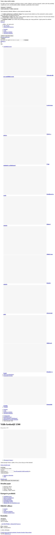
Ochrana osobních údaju (8, 512)
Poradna (19, 532)
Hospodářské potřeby (8, 501)
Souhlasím (9, 7)
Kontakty (5, 29)
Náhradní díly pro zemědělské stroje (11, 503)
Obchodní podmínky (8, 33)
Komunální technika (8, 375)
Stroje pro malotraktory (8, 374)
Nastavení (3, 7)
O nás (4, 30)
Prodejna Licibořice (7, 32)
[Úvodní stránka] (5, 37)
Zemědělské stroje (7, 46)
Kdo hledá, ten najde (5, 40)
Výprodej (5, 407)
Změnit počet (4, 471)
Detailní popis (4, 479)
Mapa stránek (28, 532)
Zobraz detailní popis (5, 465)
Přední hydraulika (7, 499)
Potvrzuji (3, 22)
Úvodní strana (4, 532)
